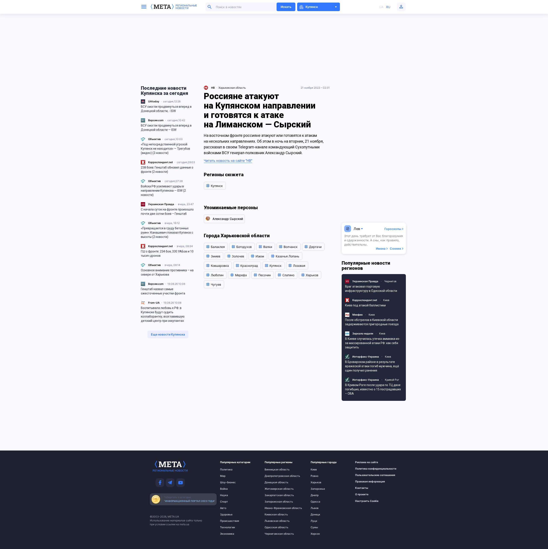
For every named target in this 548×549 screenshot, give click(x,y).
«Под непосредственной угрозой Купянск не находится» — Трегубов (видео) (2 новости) (165, 149)
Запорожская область (273, 501)
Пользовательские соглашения (364, 475)
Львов (315, 508)
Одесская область (273, 527)
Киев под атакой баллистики (365, 305)
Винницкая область (273, 469)
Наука (224, 495)
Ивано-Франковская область (273, 508)
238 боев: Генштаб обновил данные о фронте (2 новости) (167, 169)
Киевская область (273, 514)
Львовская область (273, 520)
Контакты (361, 487)
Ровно (314, 475)
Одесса (315, 501)
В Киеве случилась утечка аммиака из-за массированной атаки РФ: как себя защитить (372, 343)
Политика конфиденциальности (364, 468)
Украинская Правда (161, 204)
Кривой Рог (392, 379)
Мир (222, 475)
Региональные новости (186, 6)
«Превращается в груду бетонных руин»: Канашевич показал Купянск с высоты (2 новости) (167, 233)
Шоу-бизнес (228, 482)
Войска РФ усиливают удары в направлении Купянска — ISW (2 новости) (163, 191)
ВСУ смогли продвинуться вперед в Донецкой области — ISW (166, 127)
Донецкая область (273, 482)
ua (381, 7)
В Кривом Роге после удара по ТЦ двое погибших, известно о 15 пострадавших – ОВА (373, 389)
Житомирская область (273, 488)
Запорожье (318, 488)
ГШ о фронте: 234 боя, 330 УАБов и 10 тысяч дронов (167, 253)
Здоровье (226, 514)
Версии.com (156, 120)
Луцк (314, 520)
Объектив (154, 139)
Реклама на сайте (364, 462)
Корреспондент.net (160, 162)
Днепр (315, 495)
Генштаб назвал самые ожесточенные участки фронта (163, 291)
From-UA (154, 302)
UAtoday (153, 101)
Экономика (227, 533)
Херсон (315, 533)
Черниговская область (273, 533)
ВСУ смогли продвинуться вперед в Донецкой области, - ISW (166, 109)
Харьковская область (232, 87)
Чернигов (390, 281)
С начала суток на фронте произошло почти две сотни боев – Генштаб (167, 211)
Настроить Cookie (366, 501)
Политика (226, 469)
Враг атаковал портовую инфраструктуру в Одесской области (371, 288)
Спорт (224, 501)
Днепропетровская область (273, 475)
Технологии (227, 527)
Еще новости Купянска (168, 334)
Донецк (315, 514)
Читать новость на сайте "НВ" (228, 160)
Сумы (314, 527)
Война (224, 488)
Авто (223, 508)
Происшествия (228, 520)
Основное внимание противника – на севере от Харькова (167, 272)
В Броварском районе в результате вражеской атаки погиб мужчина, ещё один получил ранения (372, 366)
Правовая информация (364, 481)
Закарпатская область (273, 495)
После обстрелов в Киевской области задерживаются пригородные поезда (372, 322)
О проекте (361, 494)
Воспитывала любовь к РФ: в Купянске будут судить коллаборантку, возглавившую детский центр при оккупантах (163, 314)
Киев (386, 300)
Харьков (316, 482)
